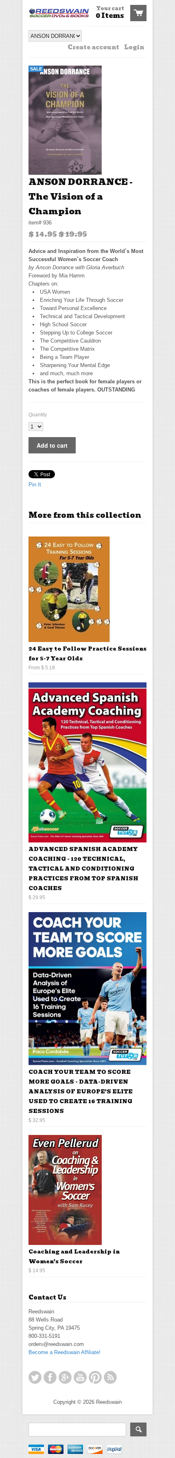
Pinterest (95, 1377)
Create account (93, 47)
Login (134, 47)
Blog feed (110, 1377)
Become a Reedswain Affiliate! (64, 1352)
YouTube (80, 1377)
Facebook (50, 1377)
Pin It (34, 485)
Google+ (65, 1377)
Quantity (37, 415)
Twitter (35, 1377)
